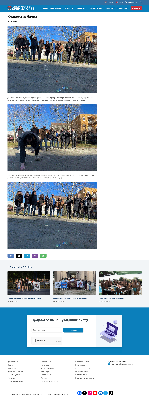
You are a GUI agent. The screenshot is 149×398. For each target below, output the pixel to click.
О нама (10, 365)
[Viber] (35, 256)
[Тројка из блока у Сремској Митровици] (29, 283)
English (121, 2)
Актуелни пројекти (82, 368)
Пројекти (69, 8)
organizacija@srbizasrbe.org (121, 364)
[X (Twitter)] (19, 256)
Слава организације (16, 381)
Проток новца (46, 375)
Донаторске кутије (15, 371)
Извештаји (81, 8)
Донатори (45, 371)
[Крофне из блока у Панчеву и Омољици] (74, 283)
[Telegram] (27, 256)
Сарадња (11, 378)
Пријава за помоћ (81, 362)
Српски (110, 2)
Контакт (77, 381)
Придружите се (80, 375)
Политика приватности (84, 378)
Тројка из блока (47, 368)
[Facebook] (11, 256)
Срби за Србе (55, 8)
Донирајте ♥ (13, 362)
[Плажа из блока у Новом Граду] (120, 283)
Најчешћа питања (81, 371)
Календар (110, 8)
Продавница (122, 8)
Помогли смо (96, 8)
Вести (45, 8)
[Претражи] (141, 2)
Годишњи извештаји (49, 381)
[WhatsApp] (43, 256)
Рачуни (44, 378)
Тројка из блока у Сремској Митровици (24, 298)
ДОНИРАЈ (137, 8)
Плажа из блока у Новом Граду (112, 298)
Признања (12, 368)
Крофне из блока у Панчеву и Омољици (70, 298)
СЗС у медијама (14, 375)
